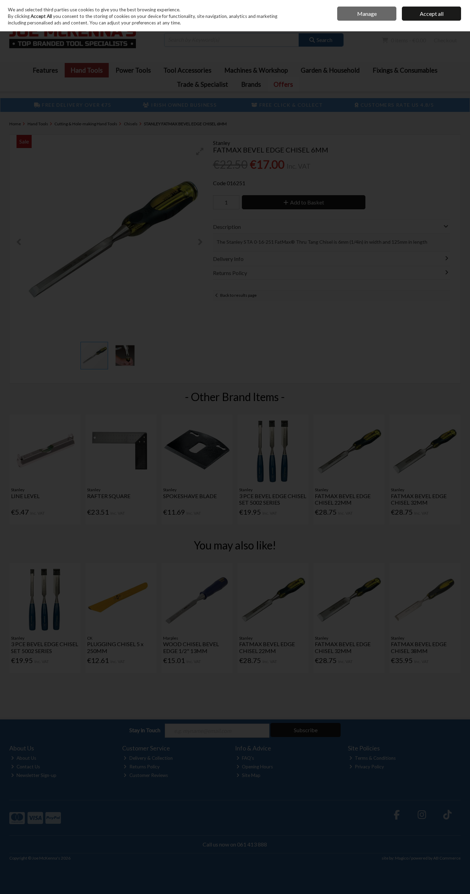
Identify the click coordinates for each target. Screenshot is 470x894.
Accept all (432, 13)
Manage (367, 13)
